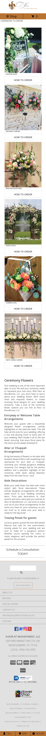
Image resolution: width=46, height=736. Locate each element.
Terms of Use (23, 726)
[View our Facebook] (16, 630)
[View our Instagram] (25, 630)
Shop (13, 16)
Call (8, 733)
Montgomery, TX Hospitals (23, 708)
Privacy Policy (12, 721)
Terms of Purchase (30, 721)
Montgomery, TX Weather (18, 713)
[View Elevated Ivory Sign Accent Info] (23, 50)
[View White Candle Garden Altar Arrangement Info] (23, 336)
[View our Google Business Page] (21, 630)
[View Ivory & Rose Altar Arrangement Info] (23, 221)
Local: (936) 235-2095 (23, 649)
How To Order (23, 80)
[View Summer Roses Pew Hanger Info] (23, 279)
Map (24, 733)
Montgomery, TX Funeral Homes (22, 704)
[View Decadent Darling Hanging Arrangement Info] (23, 107)
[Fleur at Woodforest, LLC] (23, 9)
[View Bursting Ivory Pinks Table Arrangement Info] (23, 164)
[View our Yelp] (30, 630)
